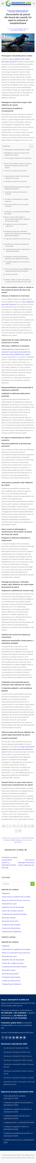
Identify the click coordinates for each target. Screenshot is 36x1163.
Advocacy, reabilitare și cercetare (16, 181)
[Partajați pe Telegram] (20, 831)
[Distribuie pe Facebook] (7, 826)
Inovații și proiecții (12, 274)
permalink (17, 842)
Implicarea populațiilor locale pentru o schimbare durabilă (18, 250)
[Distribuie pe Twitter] (14, 826)
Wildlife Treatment (16, 840)
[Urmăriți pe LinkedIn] (17, 1037)
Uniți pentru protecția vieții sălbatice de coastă (17, 213)
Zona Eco (25, 10)
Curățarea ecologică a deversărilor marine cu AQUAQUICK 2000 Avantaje (9, 862)
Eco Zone (7, 840)
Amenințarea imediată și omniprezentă (18, 158)
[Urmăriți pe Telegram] (24, 1037)
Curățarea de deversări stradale (14, 914)
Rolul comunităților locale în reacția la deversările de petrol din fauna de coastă (18, 165)
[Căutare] (33, 3)
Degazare (6, 893)
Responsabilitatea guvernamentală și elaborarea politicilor (17, 188)
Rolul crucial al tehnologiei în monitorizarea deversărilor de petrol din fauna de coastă (17, 219)
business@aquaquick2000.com (21, 1032)
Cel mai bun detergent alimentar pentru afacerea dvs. (26, 862)
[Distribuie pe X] (10, 826)
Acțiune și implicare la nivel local (16, 171)
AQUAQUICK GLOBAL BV (18, 30)
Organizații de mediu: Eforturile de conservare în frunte (17, 177)
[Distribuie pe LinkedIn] (32, 826)
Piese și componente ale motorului (16, 900)
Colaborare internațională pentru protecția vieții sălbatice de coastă (17, 258)
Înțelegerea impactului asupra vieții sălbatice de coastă (17, 154)
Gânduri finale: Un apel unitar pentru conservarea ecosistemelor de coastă (18, 281)
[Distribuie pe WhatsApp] (3, 826)
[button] (3, 3)
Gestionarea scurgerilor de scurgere (16, 897)
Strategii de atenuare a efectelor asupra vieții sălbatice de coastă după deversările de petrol (18, 233)
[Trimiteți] (32, 884)
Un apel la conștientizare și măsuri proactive (17, 200)
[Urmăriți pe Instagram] (6, 1037)
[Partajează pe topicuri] (18, 826)
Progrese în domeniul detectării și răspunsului (16, 225)
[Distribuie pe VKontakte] (28, 826)
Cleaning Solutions (28, 838)
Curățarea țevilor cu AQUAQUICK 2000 (19, 1122)
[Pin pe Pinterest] (25, 826)
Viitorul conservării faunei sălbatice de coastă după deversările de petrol (18, 270)
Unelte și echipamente (11, 928)
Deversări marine (9, 918)
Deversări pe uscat (9, 904)
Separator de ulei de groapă (13, 907)
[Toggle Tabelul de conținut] (30, 146)
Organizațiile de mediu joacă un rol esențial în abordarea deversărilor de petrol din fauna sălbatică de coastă (16, 351)
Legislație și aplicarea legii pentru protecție (16, 193)
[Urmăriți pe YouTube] (20, 1037)
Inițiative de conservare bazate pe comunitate (17, 245)
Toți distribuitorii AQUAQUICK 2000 (16, 1048)
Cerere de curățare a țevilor (13, 911)
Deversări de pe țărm (10, 921)
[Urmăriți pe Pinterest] (13, 1037)
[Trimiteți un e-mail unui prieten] (21, 826)
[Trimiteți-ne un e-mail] (10, 1037)
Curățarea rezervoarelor (11, 925)
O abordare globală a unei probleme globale (18, 262)
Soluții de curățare (14, 10)
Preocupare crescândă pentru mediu (17, 150)
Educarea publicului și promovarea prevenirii (16, 205)
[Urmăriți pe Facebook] (2, 1037)
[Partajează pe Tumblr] (16, 831)
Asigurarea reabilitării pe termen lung (17, 238)
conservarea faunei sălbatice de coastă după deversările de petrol (18, 749)
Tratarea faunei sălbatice (18, 11)
